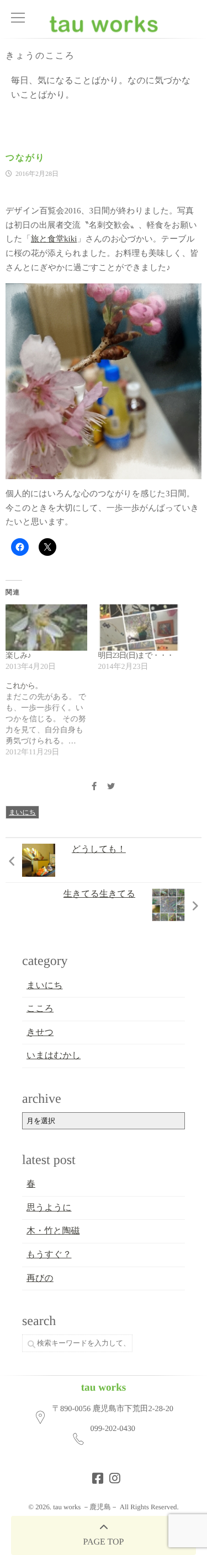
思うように (49, 1208)
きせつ (40, 1032)
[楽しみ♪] (46, 627)
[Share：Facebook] (94, 787)
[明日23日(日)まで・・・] (139, 627)
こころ (40, 1009)
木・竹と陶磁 (52, 1231)
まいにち (22, 812)
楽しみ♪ (18, 656)
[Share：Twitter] (111, 787)
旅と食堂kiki (54, 239)
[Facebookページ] (94, 1475)
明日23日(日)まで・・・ (136, 656)
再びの (40, 1278)
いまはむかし (53, 1055)
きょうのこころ (40, 56)
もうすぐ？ (49, 1254)
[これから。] (52, 719)
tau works (103, 1387)
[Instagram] (111, 1475)
